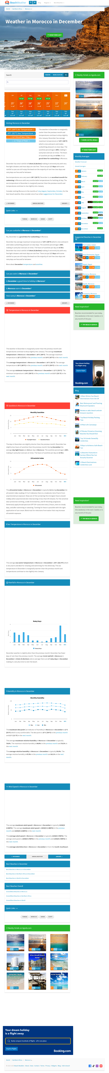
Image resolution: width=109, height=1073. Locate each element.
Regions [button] (47, 3)
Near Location (57, 75)
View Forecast (55, 35)
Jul (21, 95)
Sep (39, 95)
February (84, 176)
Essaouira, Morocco (90, 293)
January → (65, 203)
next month (63, 357)
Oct (48, 95)
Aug (30, 95)
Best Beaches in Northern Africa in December (20, 874)
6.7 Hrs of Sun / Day (21, 137)
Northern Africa (17, 9)
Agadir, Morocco (88, 284)
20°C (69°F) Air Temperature (20, 129)
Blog (39, 3)
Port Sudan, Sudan (89, 245)
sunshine (39, 264)
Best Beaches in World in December (17, 878)
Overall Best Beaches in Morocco (16, 892)
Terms (42, 1066)
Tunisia (24, 219)
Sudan (43, 219)
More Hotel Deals (89, 140)
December (84, 229)
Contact (36, 1066)
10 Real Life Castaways (88, 425)
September (51, 191)
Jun (12, 95)
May (82, 192)
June (82, 197)
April (82, 187)
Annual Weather (38, 203)
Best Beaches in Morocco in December (18, 869)
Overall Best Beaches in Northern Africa (18, 896)
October (59, 191)
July (39, 191)
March (83, 182)
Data (31, 1066)
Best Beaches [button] (58, 3)
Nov (57, 95)
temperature (28, 264)
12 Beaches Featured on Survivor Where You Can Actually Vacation (88, 455)
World (8, 9)
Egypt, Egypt (87, 264)
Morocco (28, 9)
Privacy (48, 1066)
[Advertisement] (37, 392)
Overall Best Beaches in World (15, 900)
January (83, 171)
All (66, 75)
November (84, 223)
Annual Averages (80, 166)
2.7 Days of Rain (21, 140)
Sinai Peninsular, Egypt (91, 254)
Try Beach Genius (89, 324)
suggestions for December (52, 194)
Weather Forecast (81, 162)
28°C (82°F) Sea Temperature (20, 133)
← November (10, 203)
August (44, 191)
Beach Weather (19, 1066)
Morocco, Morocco (89, 274)
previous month (36, 357)
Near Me (47, 75)
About (27, 1066)
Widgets (54, 1066)
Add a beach (66, 1066)
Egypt (50, 219)
